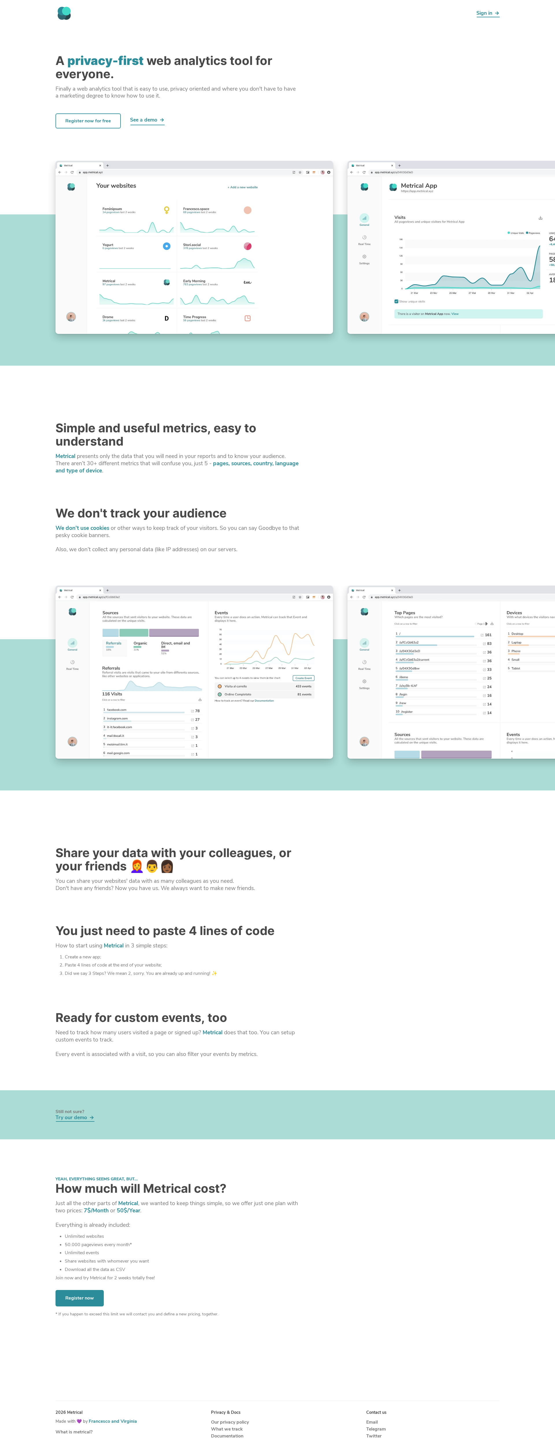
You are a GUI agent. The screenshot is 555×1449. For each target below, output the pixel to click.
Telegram (376, 1429)
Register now (79, 1298)
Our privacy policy (230, 1422)
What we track (227, 1429)
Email (372, 1422)
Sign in (484, 13)
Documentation (227, 1436)
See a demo (143, 120)
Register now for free (88, 121)
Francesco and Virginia (113, 1421)
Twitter (374, 1436)
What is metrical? (74, 1432)
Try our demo (71, 1117)
